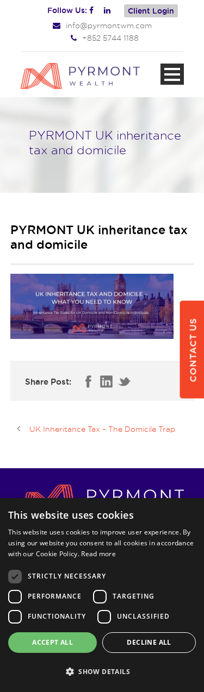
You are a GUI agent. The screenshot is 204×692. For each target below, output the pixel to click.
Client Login (151, 11)
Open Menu (172, 74)
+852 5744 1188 (110, 37)
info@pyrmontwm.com (109, 25)
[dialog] (102, 595)
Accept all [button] (52, 642)
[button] (102, 672)
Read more (98, 553)
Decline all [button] (149, 642)
